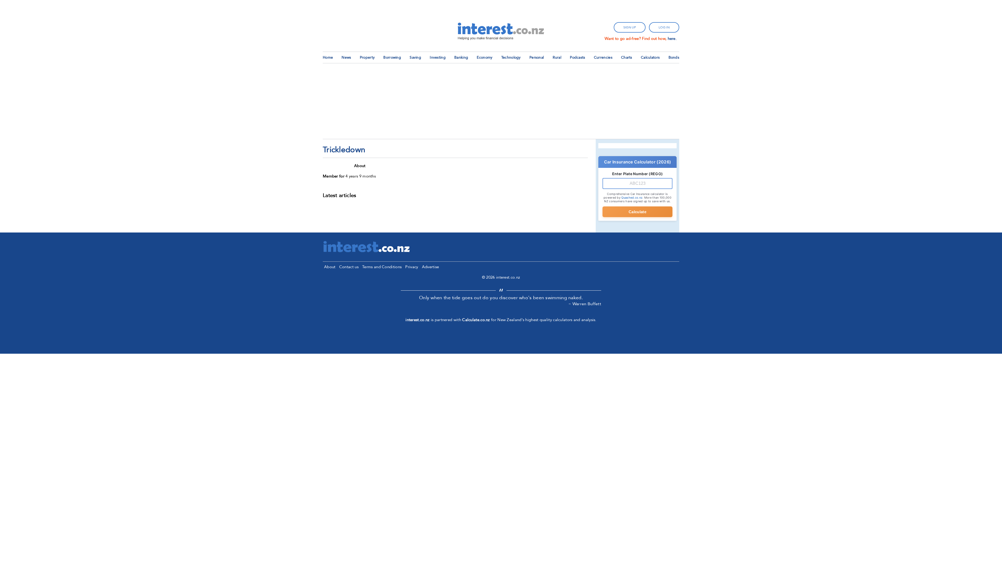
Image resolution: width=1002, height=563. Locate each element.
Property (367, 57)
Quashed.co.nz (631, 197)
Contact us (349, 267)
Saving (415, 57)
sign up (629, 27)
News (346, 57)
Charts (626, 57)
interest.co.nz (417, 319)
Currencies (603, 57)
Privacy (411, 267)
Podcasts (577, 57)
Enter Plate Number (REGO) (637, 174)
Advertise (430, 267)
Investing (438, 57)
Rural (557, 57)
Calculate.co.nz (476, 319)
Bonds (674, 57)
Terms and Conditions (382, 267)
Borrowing (392, 57)
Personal (536, 57)
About (330, 267)
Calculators (650, 57)
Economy (484, 57)
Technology (511, 57)
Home (328, 57)
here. (672, 38)
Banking (461, 57)
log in (664, 27)
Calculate (637, 212)
